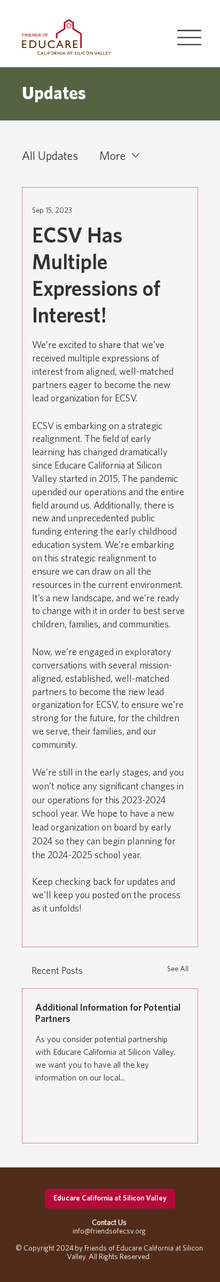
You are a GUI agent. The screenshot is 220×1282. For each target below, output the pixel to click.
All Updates (50, 155)
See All (177, 968)
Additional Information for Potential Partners (107, 1013)
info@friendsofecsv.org (109, 1231)
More (112, 155)
